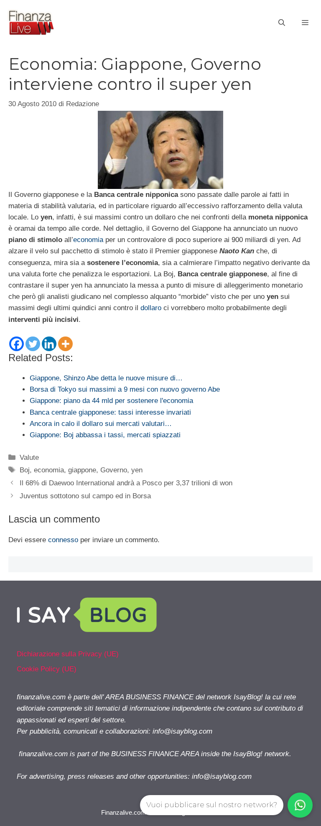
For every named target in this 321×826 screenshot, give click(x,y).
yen (137, 470)
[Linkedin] (49, 344)
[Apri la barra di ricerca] (281, 23)
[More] (65, 344)
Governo (113, 470)
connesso (63, 540)
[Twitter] (32, 344)
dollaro (150, 308)
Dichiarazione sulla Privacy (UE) (68, 654)
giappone (82, 470)
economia (88, 240)
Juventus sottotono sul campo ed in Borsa (85, 496)
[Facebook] (16, 344)
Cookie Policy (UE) (46, 669)
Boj (25, 470)
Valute (29, 457)
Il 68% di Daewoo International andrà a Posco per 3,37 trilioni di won (126, 483)
